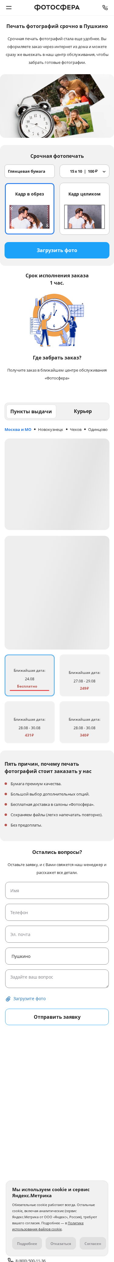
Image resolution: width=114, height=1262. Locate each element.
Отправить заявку (57, 1017)
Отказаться (60, 1243)
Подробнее (27, 1243)
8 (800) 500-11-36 (105, 7)
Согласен (93, 1243)
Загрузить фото (57, 250)
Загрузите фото (29, 998)
